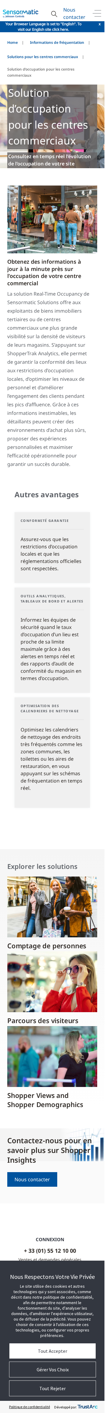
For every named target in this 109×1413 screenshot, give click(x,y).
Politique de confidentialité (29, 1406)
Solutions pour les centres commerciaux (42, 56)
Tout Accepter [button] (52, 1351)
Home (12, 42)
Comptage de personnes (46, 945)
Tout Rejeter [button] (52, 1388)
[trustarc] (87, 1407)
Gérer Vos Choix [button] (53, 1369)
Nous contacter (74, 13)
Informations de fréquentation (57, 42)
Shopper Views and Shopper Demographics (45, 1100)
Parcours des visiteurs (42, 1020)
